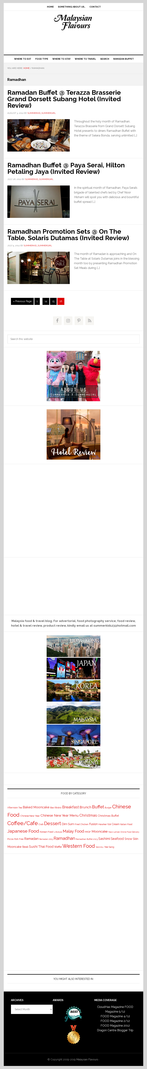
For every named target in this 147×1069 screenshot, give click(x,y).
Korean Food (46, 831)
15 (54, 301)
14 (46, 301)
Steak (25, 846)
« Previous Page (22, 302)
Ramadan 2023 (46, 839)
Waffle (58, 846)
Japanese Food (23, 831)
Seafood (117, 839)
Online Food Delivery (129, 832)
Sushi (33, 846)
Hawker (102, 824)
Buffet (98, 806)
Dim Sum (68, 824)
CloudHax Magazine (110, 1007)
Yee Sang (109, 846)
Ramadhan (64, 838)
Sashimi (104, 839)
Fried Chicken (81, 824)
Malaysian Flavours (73, 22)
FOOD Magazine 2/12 (115, 1021)
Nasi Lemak (114, 832)
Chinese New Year (30, 815)
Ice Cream (114, 824)
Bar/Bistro (55, 807)
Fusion (93, 824)
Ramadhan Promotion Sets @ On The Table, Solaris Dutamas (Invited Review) (68, 235)
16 (61, 301)
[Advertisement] (73, 41)
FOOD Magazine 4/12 (115, 1016)
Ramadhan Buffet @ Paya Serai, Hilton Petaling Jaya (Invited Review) (66, 168)
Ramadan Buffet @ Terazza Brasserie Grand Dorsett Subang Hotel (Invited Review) (64, 99)
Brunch (85, 807)
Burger (108, 807)
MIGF (88, 831)
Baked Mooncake (36, 807)
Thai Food (45, 846)
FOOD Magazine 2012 (115, 1025)
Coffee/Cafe (22, 823)
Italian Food (126, 824)
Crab (41, 824)
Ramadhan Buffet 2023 (87, 839)
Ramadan (31, 839)
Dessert (52, 823)
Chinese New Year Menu (60, 815)
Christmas (88, 815)
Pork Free (18, 839)
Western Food (78, 846)
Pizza (10, 838)
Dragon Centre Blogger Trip (115, 1030)
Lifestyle (58, 832)
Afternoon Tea (14, 807)
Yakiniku (99, 847)
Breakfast (70, 807)
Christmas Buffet (108, 815)
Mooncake (100, 831)
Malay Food (73, 831)
